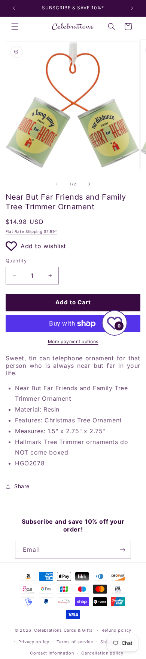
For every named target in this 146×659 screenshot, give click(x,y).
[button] (15, 26)
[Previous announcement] (14, 8)
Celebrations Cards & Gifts (63, 630)
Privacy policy (33, 641)
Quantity (16, 261)
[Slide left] (56, 184)
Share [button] (22, 486)
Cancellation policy (102, 653)
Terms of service (75, 641)
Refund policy (116, 630)
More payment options (73, 341)
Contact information (52, 653)
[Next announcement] (132, 8)
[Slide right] (89, 184)
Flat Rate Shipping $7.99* (31, 231)
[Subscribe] (122, 549)
